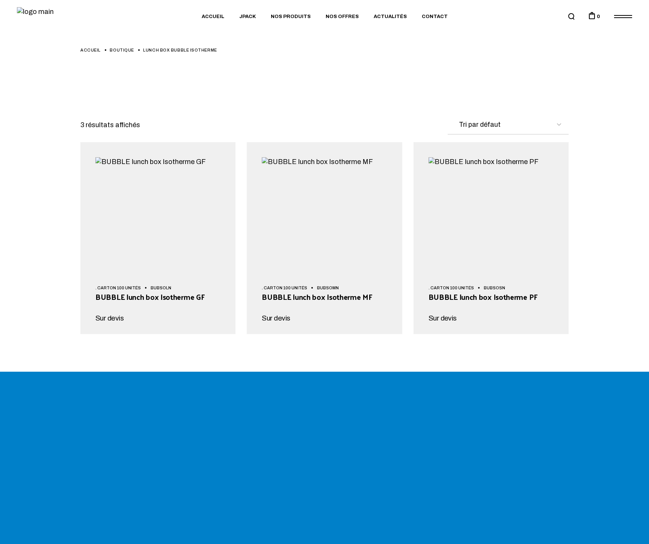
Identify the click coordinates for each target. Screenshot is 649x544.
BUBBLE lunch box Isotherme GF (149, 297)
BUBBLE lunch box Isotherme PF (483, 297)
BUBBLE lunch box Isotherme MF (317, 297)
